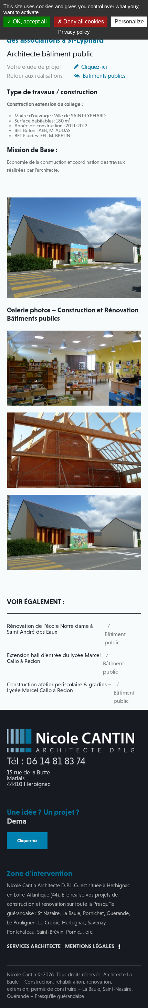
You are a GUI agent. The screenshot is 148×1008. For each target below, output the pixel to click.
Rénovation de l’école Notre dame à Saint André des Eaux (50, 629)
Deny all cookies (83, 21)
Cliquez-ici (94, 67)
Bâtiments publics (104, 76)
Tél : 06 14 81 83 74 (46, 761)
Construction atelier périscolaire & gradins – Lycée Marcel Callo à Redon (59, 688)
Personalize (129, 21)
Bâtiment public (115, 638)
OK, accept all (29, 21)
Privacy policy (74, 32)
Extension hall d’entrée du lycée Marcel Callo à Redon (54, 658)
